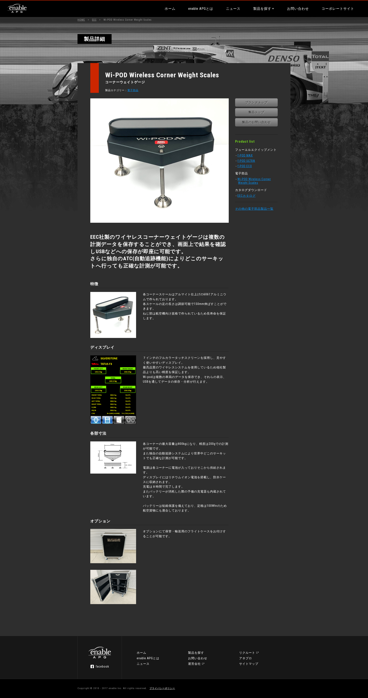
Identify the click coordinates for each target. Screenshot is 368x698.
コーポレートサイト (338, 9)
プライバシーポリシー (162, 688)
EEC (94, 19)
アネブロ (245, 658)
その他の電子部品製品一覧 (254, 208)
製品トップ (256, 112)
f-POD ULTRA (246, 160)
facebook (102, 666)
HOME (81, 19)
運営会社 (194, 663)
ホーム (170, 9)
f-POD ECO (244, 166)
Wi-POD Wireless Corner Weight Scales (254, 180)
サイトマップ (248, 663)
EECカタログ (246, 195)
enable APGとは (200, 9)
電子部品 (132, 90)
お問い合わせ (298, 9)
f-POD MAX (245, 155)
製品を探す (262, 9)
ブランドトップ (256, 102)
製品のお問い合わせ (256, 122)
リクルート (247, 652)
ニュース (233, 9)
